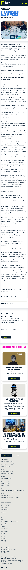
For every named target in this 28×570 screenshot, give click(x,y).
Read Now (14, 379)
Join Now (6, 455)
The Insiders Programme (7, 494)
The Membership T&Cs (7, 473)
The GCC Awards (5, 483)
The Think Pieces (5, 504)
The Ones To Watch (6, 499)
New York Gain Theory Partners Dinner (12, 297)
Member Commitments (7, 471)
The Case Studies (5, 506)
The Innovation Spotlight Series (9, 492)
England (3, 533)
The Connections (5, 466)
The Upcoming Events (6, 478)
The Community (5, 468)
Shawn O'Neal (5, 289)
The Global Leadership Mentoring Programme (12, 490)
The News (3, 513)
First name (4, 329)
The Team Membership (7, 461)
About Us (3, 519)
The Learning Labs (5, 495)
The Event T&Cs (5, 485)
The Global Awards (6, 480)
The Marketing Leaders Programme (10, 497)
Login (17, 455)
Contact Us (4, 525)
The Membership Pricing (7, 464)
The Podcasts (4, 509)
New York (3, 542)
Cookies (3, 526)
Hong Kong (4, 537)
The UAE (3, 540)
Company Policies (5, 523)
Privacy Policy (4, 528)
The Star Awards (5, 482)
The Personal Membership (7, 463)
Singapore (3, 538)
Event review (5, 8)
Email (14, 329)
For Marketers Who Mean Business (9, 521)
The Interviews (4, 511)
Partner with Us (5, 518)
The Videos (4, 507)
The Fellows (4, 470)
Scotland (3, 535)
